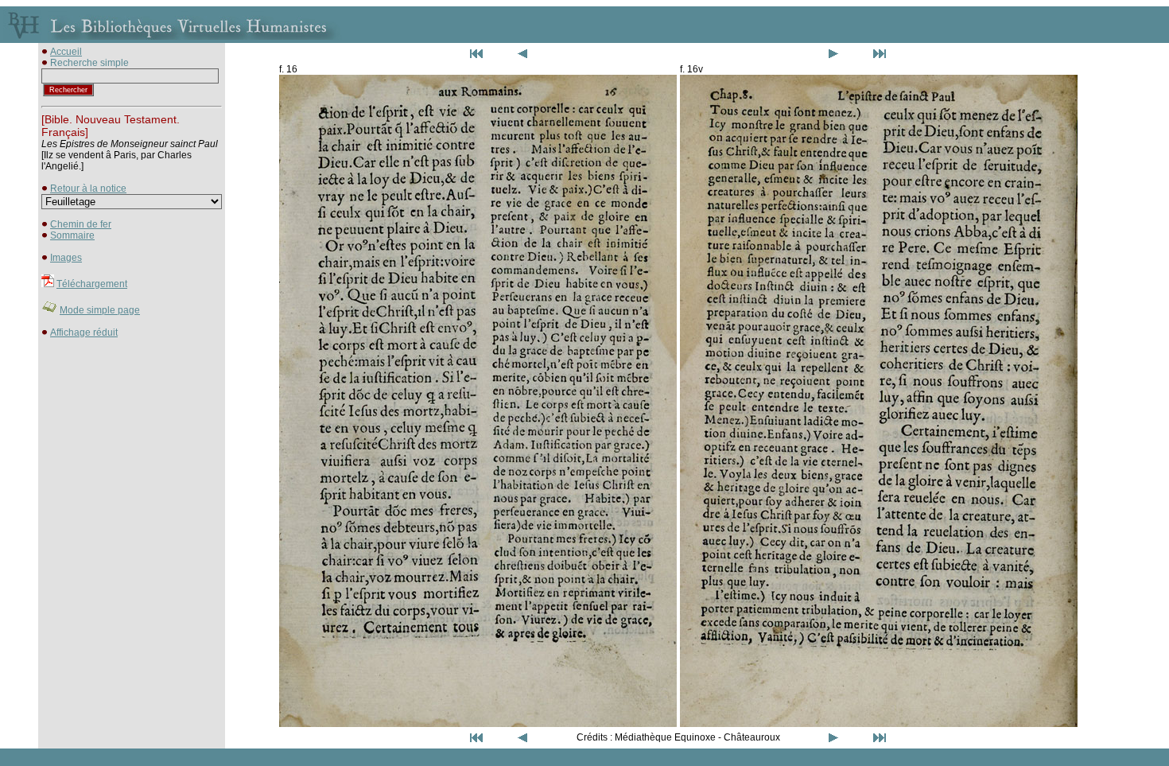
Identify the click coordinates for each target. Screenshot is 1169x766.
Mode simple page (100, 310)
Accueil (66, 51)
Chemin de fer (80, 224)
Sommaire (72, 235)
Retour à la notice (88, 188)
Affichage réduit (84, 332)
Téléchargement (91, 284)
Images (66, 257)
